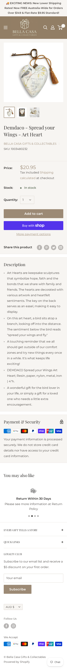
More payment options (33, 234)
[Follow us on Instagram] (13, 626)
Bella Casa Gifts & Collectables (30, 143)
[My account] (53, 27)
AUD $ (10, 606)
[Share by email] (60, 247)
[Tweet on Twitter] (53, 247)
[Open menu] (5, 27)
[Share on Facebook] (39, 247)
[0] (60, 27)
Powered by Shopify (17, 661)
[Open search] (45, 27)
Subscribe (17, 589)
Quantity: (11, 200)
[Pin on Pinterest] (46, 247)
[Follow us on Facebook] (6, 626)
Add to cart (33, 214)
